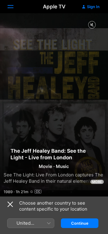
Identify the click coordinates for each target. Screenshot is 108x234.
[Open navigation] (14, 6)
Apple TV (54, 7)
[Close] (10, 204)
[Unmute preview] (92, 25)
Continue (79, 223)
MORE (97, 182)
